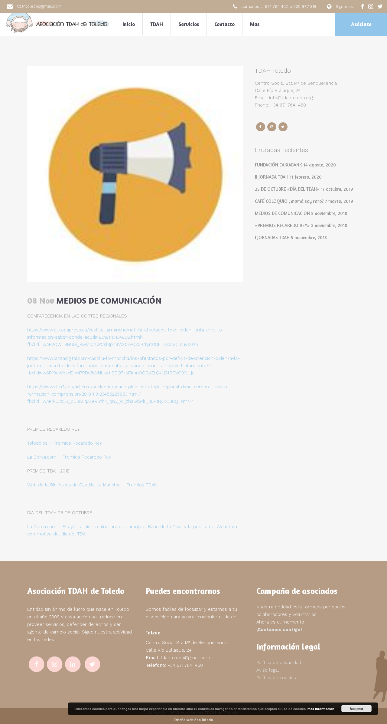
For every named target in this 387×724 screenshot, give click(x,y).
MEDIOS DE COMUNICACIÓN (282, 213)
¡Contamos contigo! (279, 629)
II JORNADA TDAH (271, 177)
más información (320, 708)
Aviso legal (267, 670)
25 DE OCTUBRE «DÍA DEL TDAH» (287, 189)
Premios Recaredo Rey (87, 457)
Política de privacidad (278, 662)
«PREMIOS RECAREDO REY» (282, 225)
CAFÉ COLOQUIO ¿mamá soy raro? (289, 201)
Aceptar (356, 708)
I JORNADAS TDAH (272, 237)
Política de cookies (276, 677)
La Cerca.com (42, 457)
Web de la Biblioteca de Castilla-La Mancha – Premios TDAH (92, 485)
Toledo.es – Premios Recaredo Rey (64, 443)
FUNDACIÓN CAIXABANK (278, 165)
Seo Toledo (203, 719)
